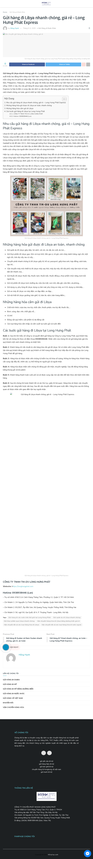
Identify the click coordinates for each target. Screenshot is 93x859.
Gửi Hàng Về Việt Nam (13, 698)
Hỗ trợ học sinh (53, 855)
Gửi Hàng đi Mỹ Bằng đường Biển (18, 689)
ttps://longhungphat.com (23, 586)
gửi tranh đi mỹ (46, 772)
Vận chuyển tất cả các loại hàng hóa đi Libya (21, 625)
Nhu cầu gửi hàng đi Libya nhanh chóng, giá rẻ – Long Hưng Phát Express (36, 102)
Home (5, 12)
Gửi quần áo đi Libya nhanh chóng (66, 617)
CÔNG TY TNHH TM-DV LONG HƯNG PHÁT (28, 114)
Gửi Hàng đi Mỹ (10, 684)
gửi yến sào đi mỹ (46, 761)
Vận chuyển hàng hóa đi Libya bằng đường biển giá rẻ (58, 621)
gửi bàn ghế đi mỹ (46, 766)
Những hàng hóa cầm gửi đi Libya (19, 108)
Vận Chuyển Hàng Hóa (13, 707)
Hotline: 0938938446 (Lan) (22, 116)
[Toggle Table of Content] (63, 99)
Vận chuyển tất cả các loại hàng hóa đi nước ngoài (61, 625)
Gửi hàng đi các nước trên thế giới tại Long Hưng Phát (30, 617)
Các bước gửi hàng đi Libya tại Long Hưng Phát (25, 111)
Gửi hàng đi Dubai (11, 680)
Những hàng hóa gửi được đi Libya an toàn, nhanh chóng (29, 105)
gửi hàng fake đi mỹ (46, 764)
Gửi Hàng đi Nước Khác (17, 12)
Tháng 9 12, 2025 (29, 28)
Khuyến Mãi (8, 703)
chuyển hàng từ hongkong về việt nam (46, 769)
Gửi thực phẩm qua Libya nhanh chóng (19, 621)
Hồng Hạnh (14, 28)
